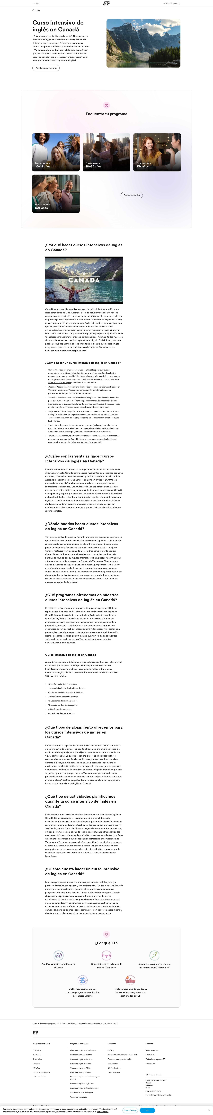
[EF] (106, 3)
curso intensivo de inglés (59, 383)
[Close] (209, 1110)
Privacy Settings (130, 1110)
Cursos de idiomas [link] (69, 1024)
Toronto (52, 390)
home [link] (35, 1024)
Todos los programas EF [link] (49, 1024)
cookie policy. (102, 1112)
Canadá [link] (115, 1024)
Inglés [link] (107, 1024)
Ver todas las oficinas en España (158, 1095)
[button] (37, 3)
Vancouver (62, 390)
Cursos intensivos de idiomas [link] (90, 1024)
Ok (147, 1110)
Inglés (37, 10)
